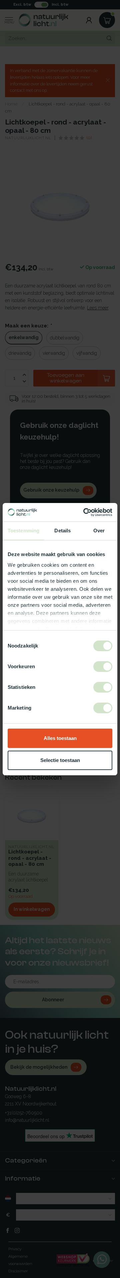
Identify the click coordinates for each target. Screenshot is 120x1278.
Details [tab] (62, 530)
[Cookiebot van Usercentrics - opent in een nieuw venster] (84, 512)
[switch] (102, 666)
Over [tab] (99, 530)
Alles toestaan (60, 738)
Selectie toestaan (60, 760)
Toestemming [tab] (23, 530)
